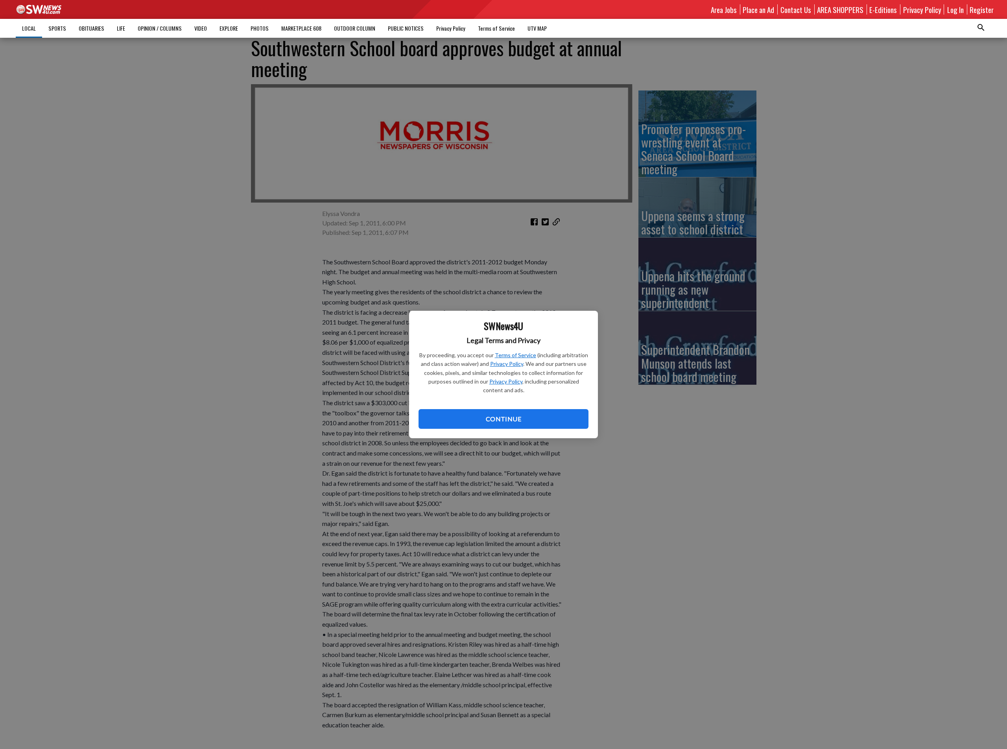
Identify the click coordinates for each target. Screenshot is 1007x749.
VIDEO (200, 28)
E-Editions (883, 9)
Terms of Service (515, 355)
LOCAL (29, 28)
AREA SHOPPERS (840, 9)
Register (982, 9)
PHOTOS (260, 28)
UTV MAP (537, 28)
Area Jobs (724, 9)
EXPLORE (228, 28)
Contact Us (795, 9)
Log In (955, 9)
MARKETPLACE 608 (301, 28)
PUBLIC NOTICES (406, 28)
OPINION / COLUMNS (160, 28)
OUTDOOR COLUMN (354, 28)
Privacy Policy (506, 363)
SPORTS (57, 28)
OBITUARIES (91, 28)
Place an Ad (758, 9)
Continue (503, 418)
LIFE (121, 28)
